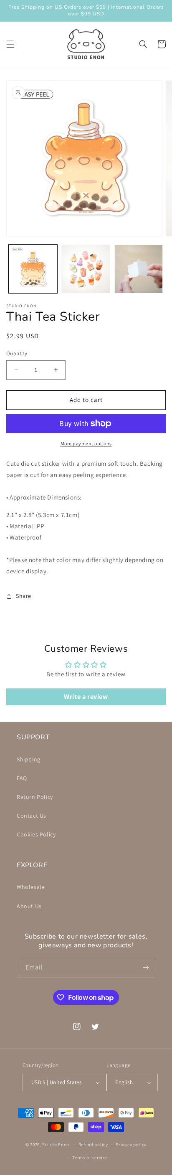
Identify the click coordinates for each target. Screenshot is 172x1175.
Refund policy (93, 1144)
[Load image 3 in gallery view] (138, 269)
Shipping (28, 759)
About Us (29, 906)
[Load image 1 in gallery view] (32, 269)
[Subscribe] (146, 967)
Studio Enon (55, 1144)
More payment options (86, 443)
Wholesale (31, 887)
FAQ (22, 778)
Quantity (16, 353)
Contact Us (31, 815)
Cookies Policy (36, 834)
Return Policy (35, 797)
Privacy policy (131, 1144)
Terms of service (89, 1157)
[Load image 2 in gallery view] (85, 269)
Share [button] (23, 596)
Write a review (86, 696)
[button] (10, 44)
